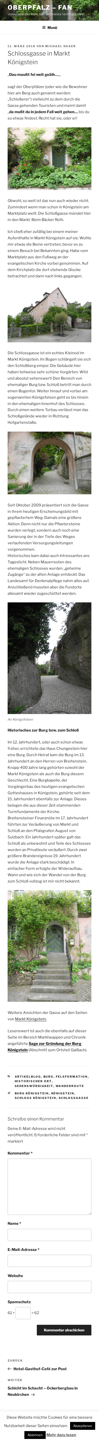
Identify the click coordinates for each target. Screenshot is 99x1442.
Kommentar (20, 1153)
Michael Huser (60, 46)
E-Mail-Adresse (23, 1249)
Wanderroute (70, 1086)
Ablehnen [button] (35, 1435)
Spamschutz (19, 1302)
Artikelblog (28, 1076)
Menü (52, 27)
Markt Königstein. (31, 1019)
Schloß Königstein (35, 1098)
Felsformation (72, 1076)
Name (14, 1223)
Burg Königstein (32, 1093)
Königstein (62, 1093)
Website (15, 1276)
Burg (48, 1076)
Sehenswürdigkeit (34, 1086)
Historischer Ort (33, 1081)
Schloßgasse (74, 1098)
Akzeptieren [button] (82, 1426)
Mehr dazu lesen (61, 1435)
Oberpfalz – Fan (40, 7)
